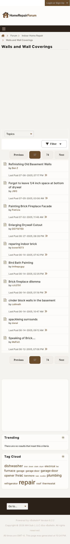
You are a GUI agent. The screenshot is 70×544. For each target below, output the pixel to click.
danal (15, 323)
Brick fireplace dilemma (25, 281)
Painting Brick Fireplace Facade (30, 206)
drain (36, 466)
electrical (50, 466)
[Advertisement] (35, 87)
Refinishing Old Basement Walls (30, 164)
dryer (41, 466)
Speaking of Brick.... (22, 338)
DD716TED (18, 228)
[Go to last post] (45, 175)
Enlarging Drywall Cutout (25, 225)
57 (35, 154)
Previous (19, 154)
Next (61, 154)
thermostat (48, 483)
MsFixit (16, 342)
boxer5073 (18, 247)
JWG (14, 191)
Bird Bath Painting (21, 262)
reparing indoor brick (23, 244)
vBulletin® (34, 520)
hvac (19, 475)
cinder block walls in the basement (32, 300)
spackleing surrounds (23, 319)
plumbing (54, 475)
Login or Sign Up (55, 2)
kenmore (29, 475)
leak (37, 476)
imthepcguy (18, 266)
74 (47, 154)
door (26, 466)
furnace (9, 470)
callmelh (16, 304)
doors (31, 466)
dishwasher (13, 466)
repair (27, 482)
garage (20, 470)
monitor (43, 476)
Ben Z (15, 168)
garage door (33, 470)
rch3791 (16, 285)
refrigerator (11, 483)
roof (38, 483)
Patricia (16, 209)
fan (57, 466)
